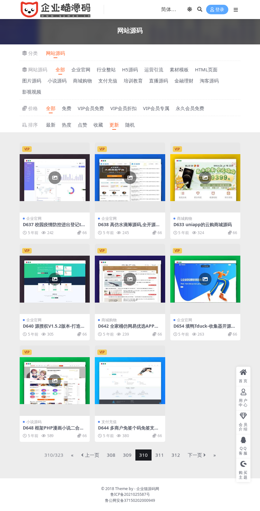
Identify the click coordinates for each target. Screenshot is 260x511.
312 (176, 455)
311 (159, 455)
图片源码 (31, 80)
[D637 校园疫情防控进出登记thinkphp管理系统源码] (55, 177)
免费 (66, 108)
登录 (219, 9)
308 (111, 455)
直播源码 (158, 80)
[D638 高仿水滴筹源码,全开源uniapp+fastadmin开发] (130, 177)
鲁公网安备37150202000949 (130, 500)
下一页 (195, 455)
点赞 (82, 124)
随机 (130, 124)
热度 (66, 124)
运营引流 (153, 69)
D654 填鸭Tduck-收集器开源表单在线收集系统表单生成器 (204, 328)
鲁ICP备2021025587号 (130, 494)
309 (127, 455)
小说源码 (57, 80)
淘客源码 (209, 80)
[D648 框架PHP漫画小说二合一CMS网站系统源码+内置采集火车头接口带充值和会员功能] (55, 380)
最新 (50, 124)
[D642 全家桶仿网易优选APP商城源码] (130, 279)
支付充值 (107, 80)
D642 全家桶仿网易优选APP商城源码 (128, 328)
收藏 (98, 124)
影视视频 (31, 91)
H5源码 (130, 69)
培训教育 (133, 80)
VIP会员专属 (156, 108)
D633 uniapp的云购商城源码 (202, 224)
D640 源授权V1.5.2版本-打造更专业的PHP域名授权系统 (54, 328)
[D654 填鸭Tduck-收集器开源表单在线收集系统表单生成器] (205, 279)
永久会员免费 (190, 108)
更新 (114, 124)
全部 (60, 69)
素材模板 (179, 69)
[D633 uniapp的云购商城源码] (205, 177)
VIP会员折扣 (123, 108)
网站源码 (55, 53)
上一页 (92, 455)
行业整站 (106, 69)
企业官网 (80, 69)
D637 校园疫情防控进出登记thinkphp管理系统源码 (54, 227)
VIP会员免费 (91, 108)
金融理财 (183, 80)
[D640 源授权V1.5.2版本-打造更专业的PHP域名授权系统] (55, 279)
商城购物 (82, 80)
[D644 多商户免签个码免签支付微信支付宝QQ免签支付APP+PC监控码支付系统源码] (130, 380)
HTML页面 (206, 69)
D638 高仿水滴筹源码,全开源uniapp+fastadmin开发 (129, 227)
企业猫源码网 (147, 488)
